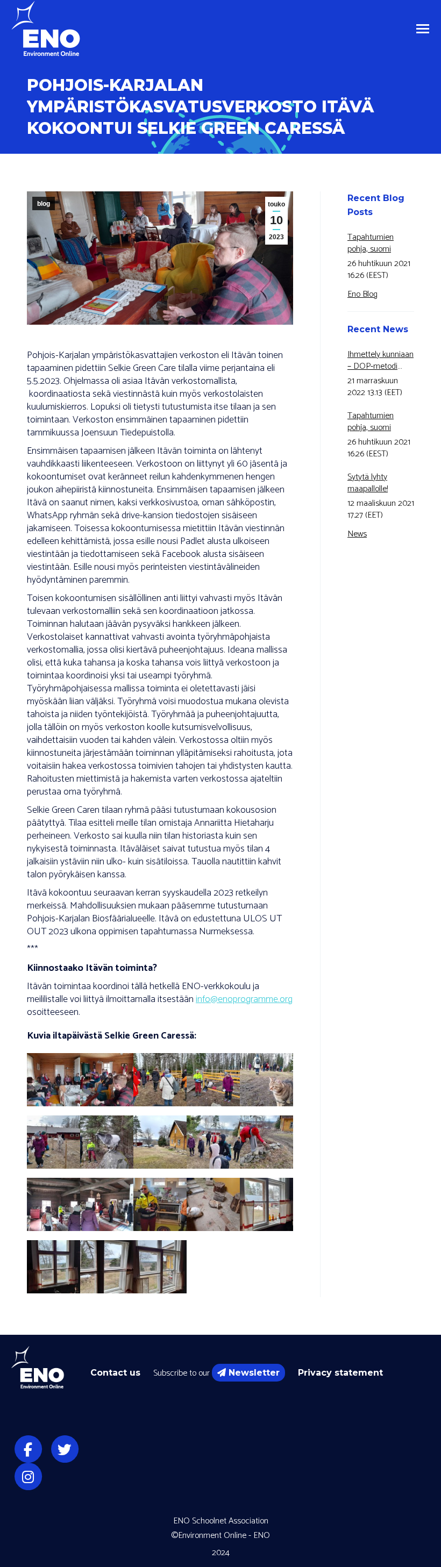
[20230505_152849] (106, 1204)
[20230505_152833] (266, 1204)
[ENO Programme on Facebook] (28, 1449)
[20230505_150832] (213, 1079)
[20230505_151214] (53, 1142)
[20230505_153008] (53, 1266)
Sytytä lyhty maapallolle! (367, 483)
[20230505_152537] (160, 1142)
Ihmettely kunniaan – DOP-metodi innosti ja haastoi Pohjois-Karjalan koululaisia (380, 361)
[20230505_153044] (160, 1266)
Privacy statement (340, 1373)
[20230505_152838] (53, 1204)
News (357, 534)
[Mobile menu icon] (422, 29)
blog (43, 203)
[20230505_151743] (106, 1142)
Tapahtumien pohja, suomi (370, 243)
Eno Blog (362, 294)
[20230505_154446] (213, 1204)
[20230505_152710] (213, 1142)
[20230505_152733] (266, 1142)
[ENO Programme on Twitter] (64, 1449)
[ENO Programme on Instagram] (28, 1477)
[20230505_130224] (53, 1079)
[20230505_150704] (160, 1079)
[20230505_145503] (106, 1079)
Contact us (115, 1373)
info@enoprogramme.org (244, 999)
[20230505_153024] (106, 1266)
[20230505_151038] (266, 1079)
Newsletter (254, 1373)
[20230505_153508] (160, 1204)
